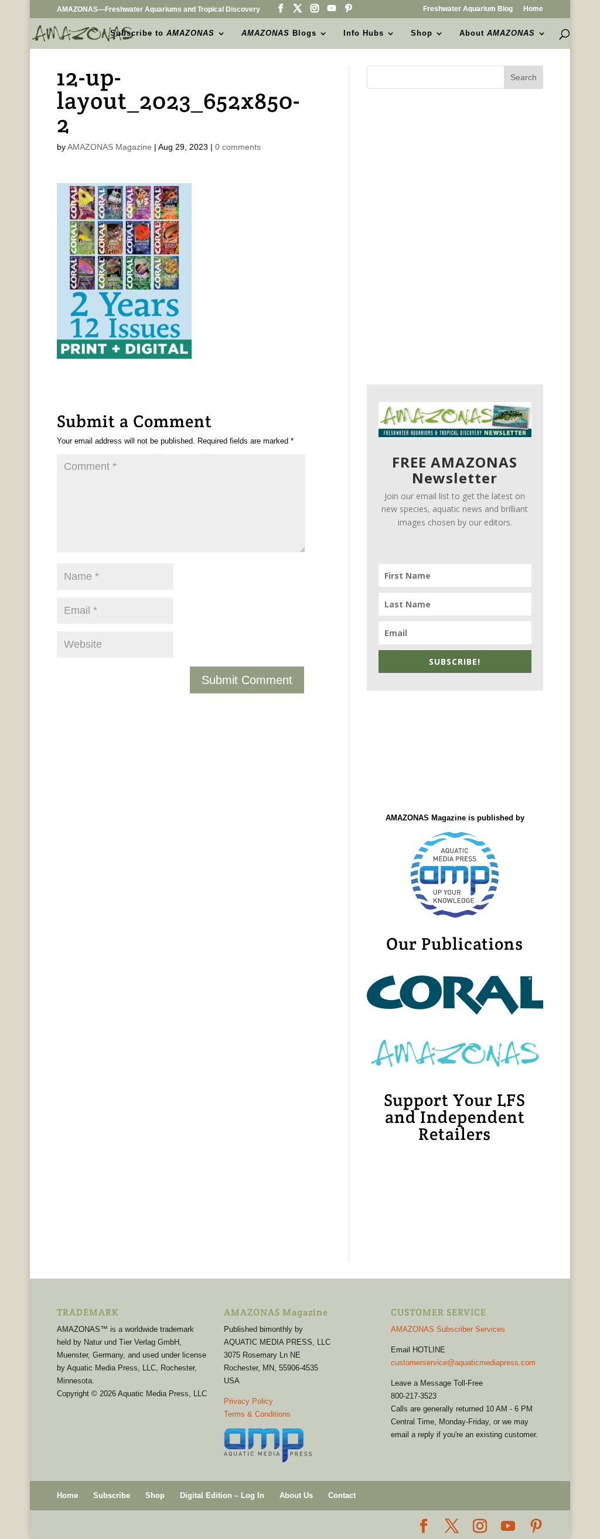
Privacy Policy (248, 1401)
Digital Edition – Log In (222, 1495)
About (497, 33)
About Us (296, 1495)
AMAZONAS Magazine (109, 147)
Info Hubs (363, 33)
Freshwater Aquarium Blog (468, 9)
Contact (342, 1495)
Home (533, 9)
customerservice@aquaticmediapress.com (463, 1362)
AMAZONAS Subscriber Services (448, 1329)
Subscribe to (162, 33)
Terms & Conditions (257, 1414)
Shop (421, 33)
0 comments (238, 147)
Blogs (278, 33)
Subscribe (111, 1495)
